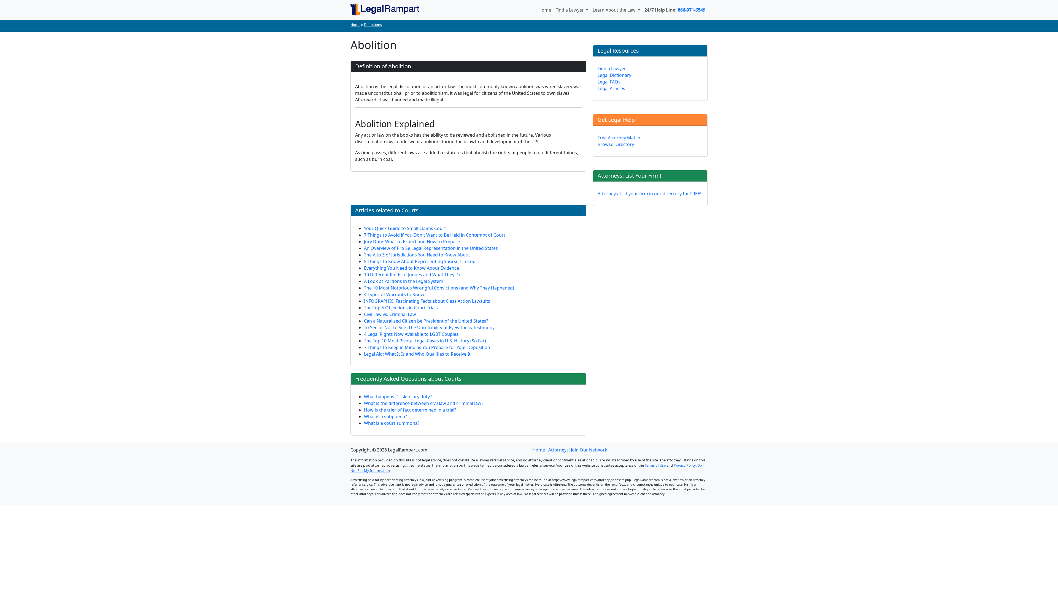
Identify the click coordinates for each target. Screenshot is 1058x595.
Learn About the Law (615, 10)
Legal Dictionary (614, 75)
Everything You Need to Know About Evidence (411, 268)
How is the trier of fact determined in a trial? (410, 410)
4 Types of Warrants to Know (394, 294)
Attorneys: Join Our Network (577, 450)
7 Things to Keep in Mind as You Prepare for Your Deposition (427, 347)
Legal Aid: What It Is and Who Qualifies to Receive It (417, 354)
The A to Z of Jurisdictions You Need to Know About (417, 255)
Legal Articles (611, 88)
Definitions (373, 24)
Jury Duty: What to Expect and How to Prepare (412, 242)
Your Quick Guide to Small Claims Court (405, 228)
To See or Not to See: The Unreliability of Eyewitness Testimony (429, 327)
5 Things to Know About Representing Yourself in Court (421, 261)
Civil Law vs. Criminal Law (390, 314)
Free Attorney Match (619, 138)
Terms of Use (655, 465)
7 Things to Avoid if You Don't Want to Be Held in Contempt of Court (434, 235)
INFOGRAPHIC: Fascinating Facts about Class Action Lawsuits (427, 301)
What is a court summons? (391, 423)
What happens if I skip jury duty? (398, 397)
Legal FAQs (609, 82)
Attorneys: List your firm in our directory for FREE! (649, 194)
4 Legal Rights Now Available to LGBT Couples (411, 334)
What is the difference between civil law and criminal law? (423, 403)
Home (544, 10)
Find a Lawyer (570, 10)
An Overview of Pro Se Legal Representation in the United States (431, 248)
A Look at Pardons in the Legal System (403, 281)
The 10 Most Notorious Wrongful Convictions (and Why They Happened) (439, 288)
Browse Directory (616, 144)
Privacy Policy (685, 465)
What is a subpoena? (385, 416)
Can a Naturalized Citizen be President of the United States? (426, 321)
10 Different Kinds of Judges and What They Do (412, 275)
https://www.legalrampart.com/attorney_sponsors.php (591, 480)
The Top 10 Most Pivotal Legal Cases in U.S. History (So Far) (425, 341)
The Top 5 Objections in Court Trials (401, 308)
